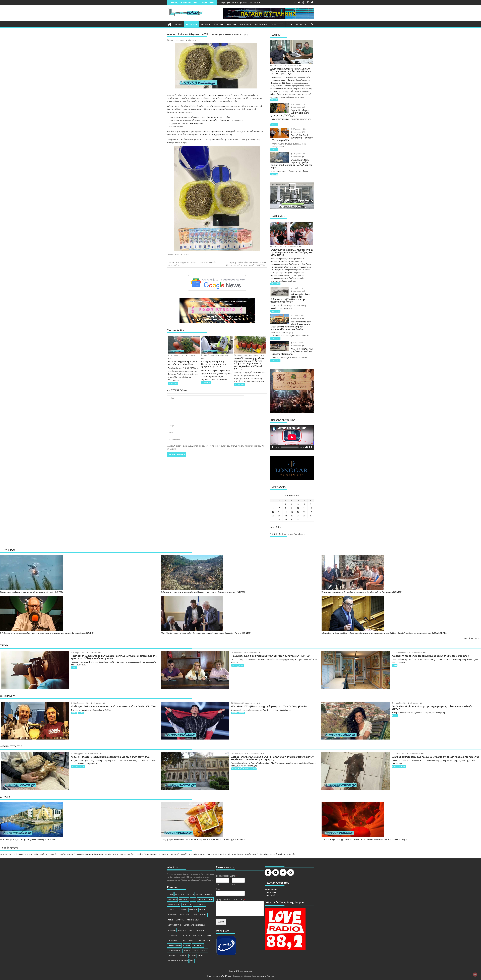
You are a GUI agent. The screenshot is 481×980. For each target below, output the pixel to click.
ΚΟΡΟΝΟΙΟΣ (172, 915)
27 (273, 519)
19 (311, 512)
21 (279, 515)
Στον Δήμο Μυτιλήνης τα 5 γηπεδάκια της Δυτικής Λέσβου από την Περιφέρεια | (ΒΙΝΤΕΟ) (362, 592)
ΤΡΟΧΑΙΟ (192, 956)
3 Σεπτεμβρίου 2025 (240, 754)
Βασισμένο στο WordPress (219, 976)
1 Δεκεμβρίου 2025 (80, 754)
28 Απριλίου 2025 (399, 703)
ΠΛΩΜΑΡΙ (187, 945)
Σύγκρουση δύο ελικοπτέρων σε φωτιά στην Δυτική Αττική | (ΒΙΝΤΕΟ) (31, 592)
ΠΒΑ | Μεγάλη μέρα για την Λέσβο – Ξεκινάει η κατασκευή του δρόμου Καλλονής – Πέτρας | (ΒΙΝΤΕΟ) (206, 633)
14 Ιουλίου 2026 (298, 315)
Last (233, 884)
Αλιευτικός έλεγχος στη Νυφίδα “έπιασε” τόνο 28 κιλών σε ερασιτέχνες (192, 263)
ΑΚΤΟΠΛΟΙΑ (172, 899)
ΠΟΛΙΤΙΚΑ (205, 24)
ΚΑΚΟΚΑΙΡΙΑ (182, 909)
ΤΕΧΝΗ (74, 668)
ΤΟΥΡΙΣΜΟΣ (182, 956)
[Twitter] (283, 872)
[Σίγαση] (306, 447)
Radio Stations (271, 889)
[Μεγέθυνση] (257, 149)
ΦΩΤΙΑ (200, 956)
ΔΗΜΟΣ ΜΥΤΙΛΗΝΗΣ (205, 899)
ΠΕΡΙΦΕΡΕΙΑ (301, 24)
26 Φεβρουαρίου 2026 (81, 703)
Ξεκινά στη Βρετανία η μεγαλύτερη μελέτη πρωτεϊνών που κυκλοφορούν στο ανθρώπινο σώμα (364, 840)
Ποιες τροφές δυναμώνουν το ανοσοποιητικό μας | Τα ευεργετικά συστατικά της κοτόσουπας (203, 840)
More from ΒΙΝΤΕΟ (472, 638)
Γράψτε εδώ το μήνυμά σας (230, 899)
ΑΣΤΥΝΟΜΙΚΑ (191, 24)
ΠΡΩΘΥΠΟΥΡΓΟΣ (174, 950)
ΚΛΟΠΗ (202, 909)
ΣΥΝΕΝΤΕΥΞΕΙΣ (277, 24)
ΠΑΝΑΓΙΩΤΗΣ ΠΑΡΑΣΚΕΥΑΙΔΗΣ (179, 935)
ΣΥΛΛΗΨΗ (186, 255)
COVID (170, 894)
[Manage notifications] (475, 974)
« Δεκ (272, 527)
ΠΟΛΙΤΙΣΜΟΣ (245, 24)
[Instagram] (276, 872)
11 (304, 508)
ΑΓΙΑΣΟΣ (199, 894)
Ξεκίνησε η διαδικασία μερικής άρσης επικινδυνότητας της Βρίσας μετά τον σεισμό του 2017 (218, 2)
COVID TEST (179, 894)
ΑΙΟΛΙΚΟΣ (208, 894)
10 (298, 508)
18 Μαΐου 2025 (238, 703)
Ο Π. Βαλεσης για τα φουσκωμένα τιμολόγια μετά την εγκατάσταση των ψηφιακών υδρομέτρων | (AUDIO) (47, 633)
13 (273, 512)
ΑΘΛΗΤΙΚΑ (231, 24)
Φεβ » (278, 527)
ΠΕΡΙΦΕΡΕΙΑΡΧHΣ (174, 945)
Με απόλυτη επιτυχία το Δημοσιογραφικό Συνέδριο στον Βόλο (28, 840)
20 (273, 515)
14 (279, 512)
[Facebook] (268, 872)
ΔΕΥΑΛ (193, 899)
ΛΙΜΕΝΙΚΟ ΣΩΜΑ (193, 920)
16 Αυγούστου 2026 (176, 355)
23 (292, 515)
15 (285, 512)
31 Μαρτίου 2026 (79, 653)
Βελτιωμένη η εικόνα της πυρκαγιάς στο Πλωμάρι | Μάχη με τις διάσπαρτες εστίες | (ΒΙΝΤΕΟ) (203, 592)
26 (311, 515)
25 (304, 515)
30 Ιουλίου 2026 (242, 355)
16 (292, 512)
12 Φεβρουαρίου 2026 (401, 653)
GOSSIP (74, 713)
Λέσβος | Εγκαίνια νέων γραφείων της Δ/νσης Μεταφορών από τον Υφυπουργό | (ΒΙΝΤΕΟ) (246, 263)
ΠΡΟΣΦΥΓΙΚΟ (198, 945)
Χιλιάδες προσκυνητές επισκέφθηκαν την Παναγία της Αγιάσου (251, 2)
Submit (221, 921)
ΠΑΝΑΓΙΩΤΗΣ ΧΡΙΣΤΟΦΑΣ (202, 935)
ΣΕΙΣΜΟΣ (204, 950)
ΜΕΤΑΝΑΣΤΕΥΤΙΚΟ (174, 925)
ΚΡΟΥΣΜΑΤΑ (184, 915)
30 (292, 519)
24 (298, 515)
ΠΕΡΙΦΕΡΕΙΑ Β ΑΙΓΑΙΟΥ (204, 940)
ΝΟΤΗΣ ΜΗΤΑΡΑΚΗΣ (197, 930)
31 (298, 519)
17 (298, 512)
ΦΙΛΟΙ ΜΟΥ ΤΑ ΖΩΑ (78, 766)
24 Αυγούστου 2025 (400, 754)
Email (219, 889)
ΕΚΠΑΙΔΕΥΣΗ (186, 904)
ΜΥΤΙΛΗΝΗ (172, 930)
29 (285, 519)
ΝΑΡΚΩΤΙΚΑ (182, 930)
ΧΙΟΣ (192, 961)
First (217, 884)
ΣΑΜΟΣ (195, 950)
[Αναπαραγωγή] (273, 447)
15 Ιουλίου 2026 (298, 288)
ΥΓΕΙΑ (289, 24)
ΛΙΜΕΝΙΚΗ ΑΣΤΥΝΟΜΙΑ (176, 920)
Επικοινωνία (270, 895)
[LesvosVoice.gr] (169, 24)
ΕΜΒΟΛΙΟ (171, 909)
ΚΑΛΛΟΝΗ (193, 909)
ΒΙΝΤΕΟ (234, 665)
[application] (292, 437)
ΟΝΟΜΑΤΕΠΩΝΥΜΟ (226, 876)
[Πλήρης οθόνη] (310, 447)
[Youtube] (291, 872)
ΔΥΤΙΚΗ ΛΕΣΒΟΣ (174, 904)
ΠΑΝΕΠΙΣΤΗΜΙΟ (187, 940)
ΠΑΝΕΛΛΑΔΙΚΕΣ (173, 940)
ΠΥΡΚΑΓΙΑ (186, 950)
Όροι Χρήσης (270, 892)
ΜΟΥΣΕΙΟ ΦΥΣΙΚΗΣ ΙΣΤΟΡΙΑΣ (194, 925)
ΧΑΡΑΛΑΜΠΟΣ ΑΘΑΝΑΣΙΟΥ (178, 961)
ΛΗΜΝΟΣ (203, 915)
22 (285, 515)
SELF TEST (190, 894)
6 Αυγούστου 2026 (210, 355)
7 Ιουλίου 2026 (298, 343)
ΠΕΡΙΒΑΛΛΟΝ (261, 24)
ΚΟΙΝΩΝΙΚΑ (218, 24)
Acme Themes (267, 976)
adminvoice (192, 40)
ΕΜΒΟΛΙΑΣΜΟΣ (199, 904)
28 (279, 519)
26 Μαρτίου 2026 (239, 653)
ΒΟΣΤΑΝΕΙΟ (183, 899)
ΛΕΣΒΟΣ (178, 24)
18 (304, 512)
